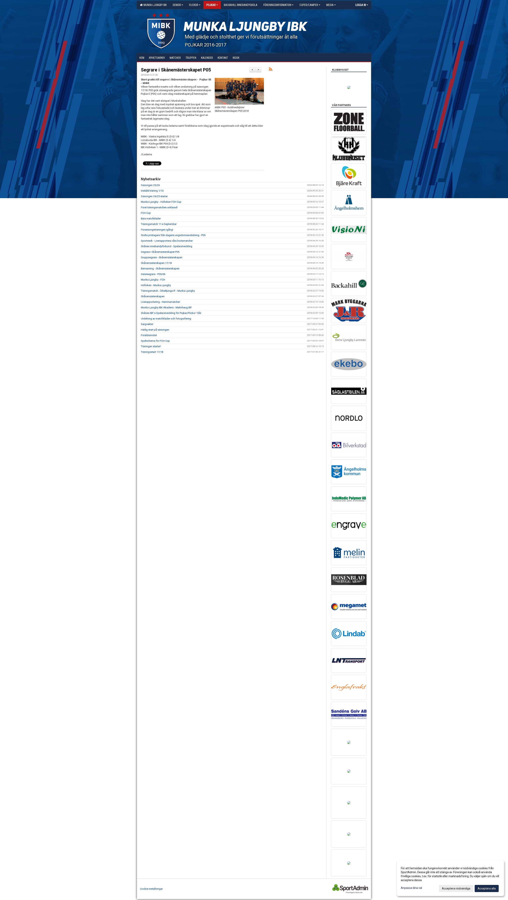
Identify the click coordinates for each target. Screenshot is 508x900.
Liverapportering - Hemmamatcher (160, 301)
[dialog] (450, 878)
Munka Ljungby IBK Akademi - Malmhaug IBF (166, 307)
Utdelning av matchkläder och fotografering (166, 318)
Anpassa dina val (411, 887)
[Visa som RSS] (270, 69)
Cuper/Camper (308, 5)
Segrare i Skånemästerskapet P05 (176, 70)
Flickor (193, 5)
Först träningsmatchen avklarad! (159, 207)
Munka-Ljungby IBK (154, 5)
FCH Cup (146, 212)
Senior (177, 5)
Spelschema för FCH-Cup (155, 340)
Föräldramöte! (149, 335)
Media (330, 5)
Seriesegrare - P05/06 (153, 274)
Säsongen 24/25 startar (154, 196)
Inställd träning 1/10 (152, 190)
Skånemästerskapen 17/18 (156, 262)
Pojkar (211, 5)
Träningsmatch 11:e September (159, 224)
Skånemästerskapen (153, 296)
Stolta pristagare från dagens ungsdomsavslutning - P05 (173, 235)
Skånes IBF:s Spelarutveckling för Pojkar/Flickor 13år (171, 313)
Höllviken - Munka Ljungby (156, 285)
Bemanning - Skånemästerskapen (160, 268)
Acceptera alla (487, 888)
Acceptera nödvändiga (456, 888)
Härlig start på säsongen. (155, 329)
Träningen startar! (151, 346)
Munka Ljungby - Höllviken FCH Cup (161, 201)
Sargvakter (147, 324)
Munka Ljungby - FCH (153, 279)
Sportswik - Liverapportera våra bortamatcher (167, 240)
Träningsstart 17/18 (152, 351)
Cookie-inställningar (151, 888)
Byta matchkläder (151, 218)
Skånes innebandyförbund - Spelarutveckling (166, 246)
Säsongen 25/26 (150, 185)
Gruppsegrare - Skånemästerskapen (161, 257)
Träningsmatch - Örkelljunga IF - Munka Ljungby (168, 290)
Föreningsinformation (277, 5)
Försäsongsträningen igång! (157, 229)
